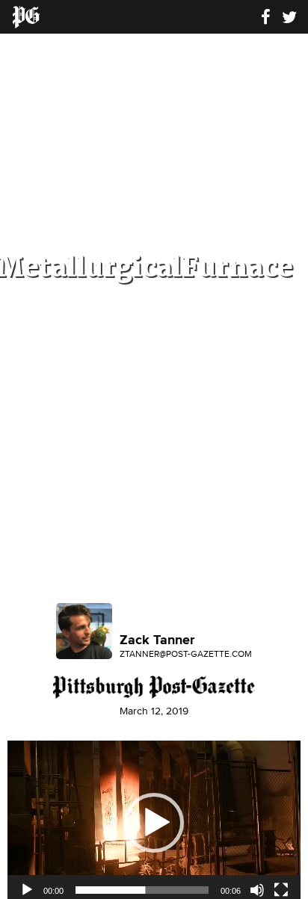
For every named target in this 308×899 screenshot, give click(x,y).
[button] (154, 823)
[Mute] (257, 890)
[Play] (26, 890)
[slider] (142, 890)
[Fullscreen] (281, 890)
